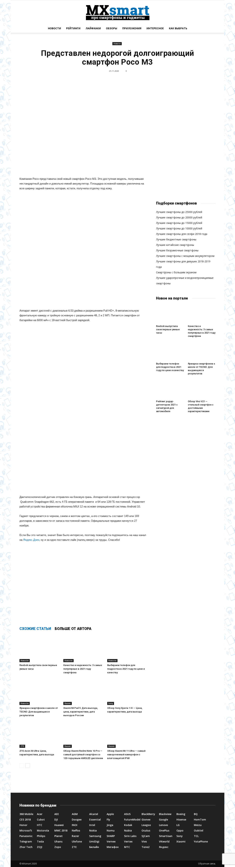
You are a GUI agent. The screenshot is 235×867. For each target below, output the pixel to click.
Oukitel (198, 830)
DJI (56, 819)
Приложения (131, 28)
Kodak (128, 825)
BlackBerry (148, 814)
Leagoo (146, 825)
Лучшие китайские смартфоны (175, 245)
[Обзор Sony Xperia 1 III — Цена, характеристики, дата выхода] (127, 691)
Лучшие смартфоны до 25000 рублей (179, 212)
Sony (110, 703)
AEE (56, 814)
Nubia (128, 830)
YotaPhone (201, 841)
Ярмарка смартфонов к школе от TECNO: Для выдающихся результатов (38, 712)
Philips (41, 836)
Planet (58, 836)
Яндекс (163, 847)
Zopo (57, 847)
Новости (54, 28)
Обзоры (111, 28)
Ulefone (77, 841)
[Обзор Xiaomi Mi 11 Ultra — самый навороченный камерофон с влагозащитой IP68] (127, 734)
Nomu (111, 830)
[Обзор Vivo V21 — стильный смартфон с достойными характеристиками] (202, 388)
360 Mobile (26, 814)
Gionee (146, 819)
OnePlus (164, 830)
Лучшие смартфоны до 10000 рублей (179, 228)
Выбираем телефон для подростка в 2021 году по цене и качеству (126, 669)
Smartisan (165, 836)
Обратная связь (207, 863)
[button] (211, 28)
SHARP (111, 836)
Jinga (110, 825)
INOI (74, 825)
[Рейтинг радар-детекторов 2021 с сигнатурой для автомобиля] (170, 388)
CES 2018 (25, 819)
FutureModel (132, 819)
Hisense (181, 819)
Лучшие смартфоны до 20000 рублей (179, 217)
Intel (92, 825)
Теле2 (145, 847)
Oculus (146, 830)
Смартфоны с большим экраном (176, 272)
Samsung (95, 836)
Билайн (94, 847)
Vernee (111, 841)
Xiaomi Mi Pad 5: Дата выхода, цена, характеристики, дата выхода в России (80, 712)
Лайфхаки (93, 28)
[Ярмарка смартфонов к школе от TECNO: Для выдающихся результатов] (39, 691)
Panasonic (25, 836)
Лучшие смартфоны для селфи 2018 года (181, 234)
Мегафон (113, 847)
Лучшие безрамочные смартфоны (177, 250)
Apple (110, 814)
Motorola (43, 830)
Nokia (93, 830)
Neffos (76, 830)
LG (178, 825)
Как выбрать (178, 28)
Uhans (58, 841)
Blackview (165, 814)
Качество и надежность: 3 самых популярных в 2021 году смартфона (82, 669)
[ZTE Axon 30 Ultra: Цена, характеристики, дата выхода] (39, 734)
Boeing (180, 814)
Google (163, 819)
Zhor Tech (25, 847)
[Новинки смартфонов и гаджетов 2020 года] (117, 12)
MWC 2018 (60, 830)
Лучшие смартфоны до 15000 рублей (179, 223)
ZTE (22, 746)
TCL (196, 836)
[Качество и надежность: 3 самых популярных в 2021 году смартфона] (83, 648)
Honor (23, 825)
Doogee (77, 819)
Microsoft (25, 830)
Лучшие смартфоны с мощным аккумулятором (185, 256)
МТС (127, 847)
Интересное (155, 28)
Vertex (128, 841)
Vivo (144, 841)
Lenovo (163, 825)
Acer (39, 814)
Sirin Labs (130, 836)
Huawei (59, 825)
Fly (108, 819)
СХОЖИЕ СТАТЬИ (35, 628)
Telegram (25, 841)
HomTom (200, 819)
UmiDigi (94, 841)
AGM (75, 814)
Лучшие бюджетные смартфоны (176, 239)
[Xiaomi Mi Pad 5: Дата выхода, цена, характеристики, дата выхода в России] (83, 691)
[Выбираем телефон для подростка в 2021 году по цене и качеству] (127, 648)
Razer (75, 836)
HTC (39, 825)
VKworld (164, 841)
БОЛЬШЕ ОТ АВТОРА (73, 628)
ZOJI (39, 847)
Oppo (179, 830)
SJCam (146, 836)
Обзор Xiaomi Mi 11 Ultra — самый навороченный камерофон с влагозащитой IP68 (126, 754)
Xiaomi (67, 703)
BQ (196, 814)
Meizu (198, 825)
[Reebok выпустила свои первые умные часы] (39, 648)
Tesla (40, 841)
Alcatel (93, 814)
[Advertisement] (83, 250)
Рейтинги (73, 28)
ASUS (127, 814)
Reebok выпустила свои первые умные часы (168, 329)
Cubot (41, 819)
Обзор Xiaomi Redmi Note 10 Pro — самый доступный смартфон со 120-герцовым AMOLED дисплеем (83, 754)
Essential (95, 819)
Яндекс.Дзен (31, 539)
